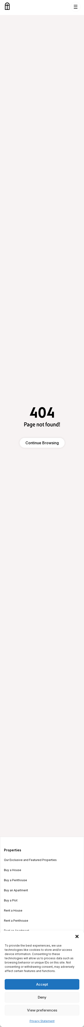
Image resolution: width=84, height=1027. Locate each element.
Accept (42, 984)
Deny (42, 997)
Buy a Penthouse (15, 880)
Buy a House (12, 870)
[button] (77, 936)
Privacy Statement (42, 1021)
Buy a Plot (11, 900)
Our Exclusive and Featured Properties (30, 860)
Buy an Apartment (16, 890)
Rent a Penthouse (16, 920)
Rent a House (13, 910)
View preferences (42, 1010)
